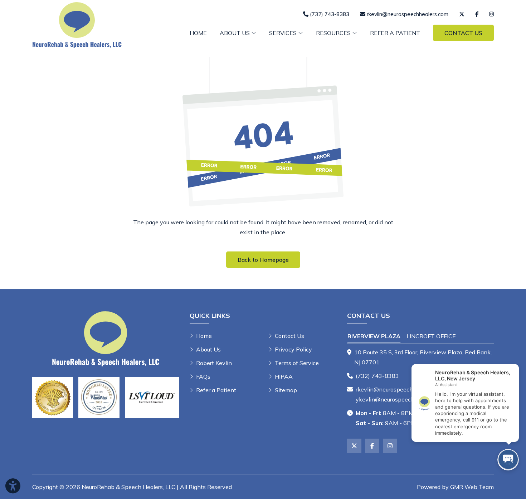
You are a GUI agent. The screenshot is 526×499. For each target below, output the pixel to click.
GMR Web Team (472, 486)
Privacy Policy (293, 349)
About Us (208, 349)
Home (198, 32)
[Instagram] (491, 14)
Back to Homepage (263, 259)
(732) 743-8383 (377, 375)
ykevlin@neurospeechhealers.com (401, 399)
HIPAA (284, 376)
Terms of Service (297, 362)
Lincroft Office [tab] (431, 336)
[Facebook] (476, 14)
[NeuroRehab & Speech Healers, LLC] (77, 24)
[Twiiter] (461, 14)
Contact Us (463, 32)
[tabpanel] (420, 357)
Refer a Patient (395, 32)
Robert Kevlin (214, 362)
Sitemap (286, 390)
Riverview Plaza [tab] (373, 336)
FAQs (203, 376)
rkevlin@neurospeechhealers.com (400, 389)
